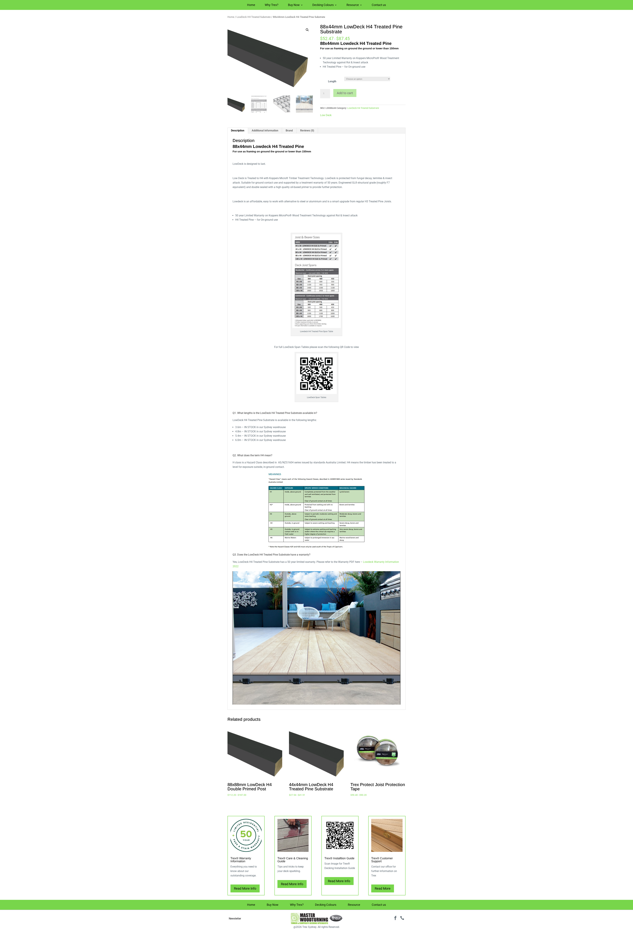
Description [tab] (237, 130)
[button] (307, 30)
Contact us (379, 5)
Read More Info (245, 888)
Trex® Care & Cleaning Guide (292, 860)
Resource (353, 5)
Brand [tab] (289, 130)
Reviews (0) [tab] (307, 130)
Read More (383, 888)
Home (251, 5)
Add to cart (345, 93)
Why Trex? (271, 5)
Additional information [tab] (265, 130)
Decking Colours (323, 5)
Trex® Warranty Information (240, 860)
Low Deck (326, 115)
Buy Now (294, 5)
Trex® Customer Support (382, 860)
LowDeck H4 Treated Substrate (254, 17)
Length (332, 81)
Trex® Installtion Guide (339, 858)
